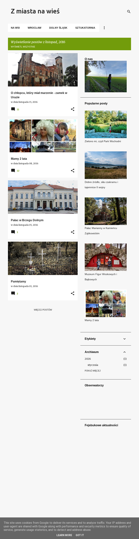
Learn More (64, 535)
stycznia (93, 365)
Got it (80, 535)
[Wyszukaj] (129, 11)
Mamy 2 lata (92, 320)
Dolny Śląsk (58, 27)
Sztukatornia (85, 27)
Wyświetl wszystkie (23, 47)
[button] (72, 109)
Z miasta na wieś (35, 11)
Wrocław (34, 27)
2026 (88, 358)
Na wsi (15, 27)
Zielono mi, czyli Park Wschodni (103, 141)
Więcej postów (43, 310)
